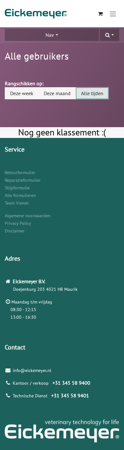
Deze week (21, 93)
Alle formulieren (20, 195)
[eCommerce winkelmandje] (100, 13)
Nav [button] (49, 35)
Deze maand (57, 93)
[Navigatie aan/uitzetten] (113, 13)
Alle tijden (92, 93)
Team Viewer (17, 203)
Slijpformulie (17, 188)
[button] (109, 35)
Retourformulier (20, 172)
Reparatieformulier (23, 180)
